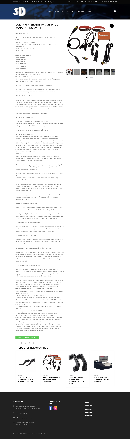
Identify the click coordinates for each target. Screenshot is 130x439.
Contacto (91, 11)
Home (49, 11)
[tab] (86, 77)
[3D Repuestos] (22, 15)
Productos (58, 11)
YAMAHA (20, 375)
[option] (90, 45)
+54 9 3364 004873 (112, 1)
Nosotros (70, 11)
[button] (17, 343)
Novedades (80, 11)
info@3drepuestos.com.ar (24, 418)
